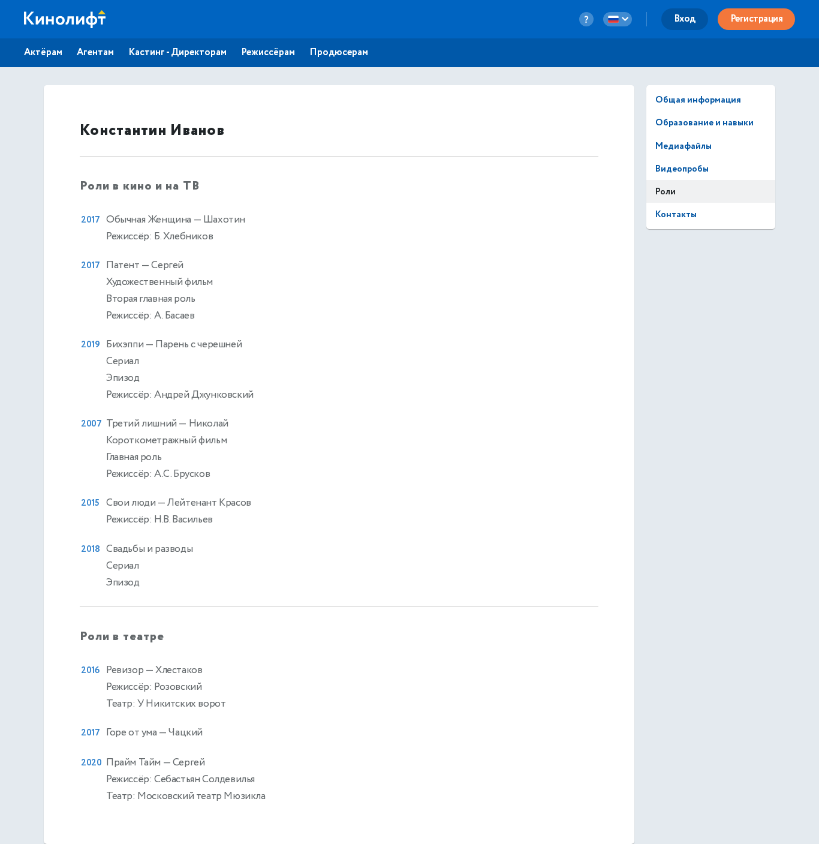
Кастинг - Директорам (177, 52)
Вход (684, 19)
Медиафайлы (683, 146)
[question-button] (586, 19)
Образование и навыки (704, 122)
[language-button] (617, 19)
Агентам (95, 52)
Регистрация (756, 19)
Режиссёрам (268, 52)
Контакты (676, 214)
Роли (665, 191)
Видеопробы (682, 169)
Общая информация (698, 100)
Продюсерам (338, 52)
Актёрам (43, 52)
